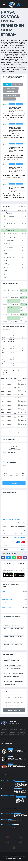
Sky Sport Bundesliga (19, 639)
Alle (7, 84)
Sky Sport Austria (8, 639)
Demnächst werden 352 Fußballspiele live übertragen (16, 751)
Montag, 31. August (6, 610)
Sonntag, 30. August (6, 607)
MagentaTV (6, 628)
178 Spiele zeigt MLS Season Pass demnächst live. (20, 815)
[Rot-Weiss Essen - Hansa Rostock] (6, 184)
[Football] (7, 842)
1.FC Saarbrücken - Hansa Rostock (15, 108)
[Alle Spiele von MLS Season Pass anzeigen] (7, 813)
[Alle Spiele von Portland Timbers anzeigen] (7, 789)
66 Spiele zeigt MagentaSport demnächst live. (19, 826)
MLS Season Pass (19, 628)
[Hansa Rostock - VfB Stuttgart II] (6, 164)
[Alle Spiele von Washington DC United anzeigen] (8, 795)
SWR (21, 644)
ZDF (9, 647)
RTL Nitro (10, 633)
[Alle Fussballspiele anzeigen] (9, 105)
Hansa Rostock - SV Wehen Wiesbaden (15, 128)
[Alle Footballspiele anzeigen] (4, 767)
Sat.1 (20, 633)
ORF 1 (9, 631)
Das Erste (9, 623)
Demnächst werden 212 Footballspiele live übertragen (16, 766)
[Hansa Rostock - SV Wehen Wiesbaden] (6, 124)
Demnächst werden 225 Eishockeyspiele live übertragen (17, 759)
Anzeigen (14, 483)
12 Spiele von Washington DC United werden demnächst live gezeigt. (20, 800)
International (16, 676)
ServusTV (6, 636)
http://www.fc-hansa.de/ (19, 537)
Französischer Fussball (18, 673)
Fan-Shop (23, 549)
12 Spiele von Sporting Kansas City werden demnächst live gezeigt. (21, 785)
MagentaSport (19, 123)
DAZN (15, 623)
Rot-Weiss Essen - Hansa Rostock (16, 188)
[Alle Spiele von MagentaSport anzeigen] (6, 825)
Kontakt (14, 858)
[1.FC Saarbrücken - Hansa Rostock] (6, 104)
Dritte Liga (12, 123)
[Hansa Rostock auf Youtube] (24, 542)
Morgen (4, 594)
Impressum (19, 858)
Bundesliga (6, 660)
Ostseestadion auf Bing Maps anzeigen (12, 519)
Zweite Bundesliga (19, 681)
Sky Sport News (7, 641)
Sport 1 (14, 641)
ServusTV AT (13, 636)
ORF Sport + (15, 631)
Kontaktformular (14, 710)
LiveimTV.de (14, 855)
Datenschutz (9, 858)
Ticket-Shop (22, 545)
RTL (4, 633)
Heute (3, 591)
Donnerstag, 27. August (7, 599)
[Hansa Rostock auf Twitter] (19, 542)
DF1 (19, 623)
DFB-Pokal (20, 665)
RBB (21, 631)
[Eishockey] (21, 837)
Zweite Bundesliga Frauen (9, 684)
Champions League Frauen (9, 665)
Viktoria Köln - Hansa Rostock (16, 148)
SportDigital (6, 644)
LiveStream (6, 625)
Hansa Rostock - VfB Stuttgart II (15, 168)
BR (4, 623)
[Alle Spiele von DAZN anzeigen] (4, 819)
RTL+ (15, 633)
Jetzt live (17, 84)
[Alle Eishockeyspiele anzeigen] (4, 759)
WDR (5, 647)
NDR (4, 631)
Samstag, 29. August (6, 604)
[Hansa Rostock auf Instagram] (22, 542)
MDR (12, 628)
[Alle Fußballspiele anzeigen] (4, 751)
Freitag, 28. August (6, 602)
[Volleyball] (14, 847)
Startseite (5, 856)
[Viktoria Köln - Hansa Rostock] (6, 144)
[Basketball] (7, 837)
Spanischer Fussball (8, 681)
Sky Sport (20, 636)
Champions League (8, 662)
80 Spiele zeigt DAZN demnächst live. (16, 821)
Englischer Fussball (15, 668)
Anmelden (11, 856)
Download (22, 856)
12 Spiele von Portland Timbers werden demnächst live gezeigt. (20, 791)
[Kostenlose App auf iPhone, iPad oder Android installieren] (18, 5)
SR (12, 644)
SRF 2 (16, 644)
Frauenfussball (7, 676)
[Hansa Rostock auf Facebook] (17, 542)
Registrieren (16, 856)
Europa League (7, 673)
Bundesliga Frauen (15, 660)
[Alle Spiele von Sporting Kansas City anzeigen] (8, 780)
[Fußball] (21, 842)
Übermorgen (5, 596)
